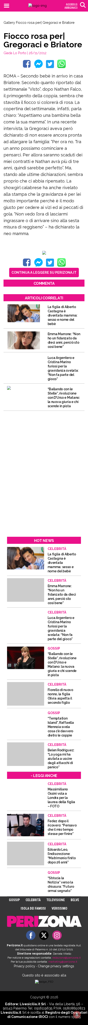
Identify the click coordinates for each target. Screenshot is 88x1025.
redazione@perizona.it (66, 957)
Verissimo (59, 908)
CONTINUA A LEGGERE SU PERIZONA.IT (44, 272)
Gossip (14, 900)
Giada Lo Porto (15, 53)
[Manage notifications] (77, 1014)
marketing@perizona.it (62, 961)
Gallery (9, 22)
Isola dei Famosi (33, 908)
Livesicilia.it (11, 1012)
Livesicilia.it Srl (33, 1004)
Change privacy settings (56, 966)
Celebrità (33, 900)
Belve (75, 900)
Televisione (55, 900)
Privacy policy (24, 966)
